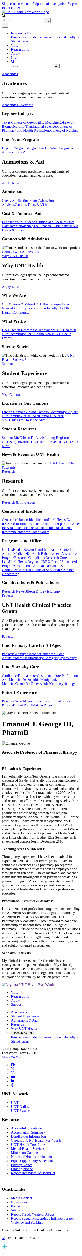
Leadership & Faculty (42, 308)
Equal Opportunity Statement (32, 1161)
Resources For (22, 1033)
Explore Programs (15, 148)
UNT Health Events (45, 442)
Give (14, 57)
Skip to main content (16, 4)
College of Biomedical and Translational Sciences (38, 124)
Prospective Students (26, 37)
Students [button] (8, 364)
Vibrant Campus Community (46, 412)
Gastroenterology (49, 675)
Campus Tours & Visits (31, 204)
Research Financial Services (38, 570)
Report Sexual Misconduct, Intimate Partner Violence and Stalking (42, 1220)
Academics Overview (17, 105)
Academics (19, 1012)
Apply (15, 53)
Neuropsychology (62, 684)
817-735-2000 (12, 1057)
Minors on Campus (24, 1153)
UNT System (20, 1111)
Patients (7, 636)
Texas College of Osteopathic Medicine (30, 122)
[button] (3, 16)
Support (16, 1004)
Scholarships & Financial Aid (38, 226)
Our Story (19, 308)
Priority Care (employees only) (55, 658)
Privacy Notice (21, 1165)
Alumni (23, 41)
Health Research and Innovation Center (41, 549)
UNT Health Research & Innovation (28, 330)
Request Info (20, 49)
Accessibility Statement (27, 1128)
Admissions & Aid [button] (15, 152)
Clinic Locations (37, 701)
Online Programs (61, 148)
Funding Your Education (19, 222)
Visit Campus (11, 394)
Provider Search (13, 701)
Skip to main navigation (49, 4)
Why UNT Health (24, 1028)
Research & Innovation (18, 502)
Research (17, 1024)
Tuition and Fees (49, 222)
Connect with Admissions (20, 252)
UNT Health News (39, 334)
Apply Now (10, 183)
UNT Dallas (20, 1106)
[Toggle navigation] (5, 25)
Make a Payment (44, 705)
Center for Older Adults (32, 532)
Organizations (21, 442)
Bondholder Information (28, 1136)
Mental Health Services (27, 1149)
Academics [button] (10, 74)
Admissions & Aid (24, 1020)
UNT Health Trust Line (28, 1144)
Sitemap (17, 1210)
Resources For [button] (21, 33)
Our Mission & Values (18, 304)
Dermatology (27, 675)
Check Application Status (20, 200)
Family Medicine (28, 654)
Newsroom (19, 1202)
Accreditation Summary (28, 1132)
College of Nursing (64, 130)
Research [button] (8, 471)
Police (15, 1206)
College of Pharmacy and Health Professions (37, 128)
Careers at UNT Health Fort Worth (36, 1140)
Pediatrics (9, 654)
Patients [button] (7, 595)
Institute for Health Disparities (48, 524)
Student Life (11, 438)
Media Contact (21, 1198)
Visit (14, 45)
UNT (15, 1102)
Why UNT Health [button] (15, 256)
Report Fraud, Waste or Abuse (32, 1214)
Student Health (22, 658)
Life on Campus (13, 412)
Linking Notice (22, 1169)
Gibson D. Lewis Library (38, 438)
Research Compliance (30, 558)
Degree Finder (38, 148)
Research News (13, 591)
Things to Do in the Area (28, 420)
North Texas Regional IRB (28, 562)
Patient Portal (22, 705)
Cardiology (10, 675)
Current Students (53, 37)
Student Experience (25, 1016)
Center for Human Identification (25, 520)
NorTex (7, 549)
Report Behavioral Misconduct (33, 1173)
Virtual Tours (29, 416)
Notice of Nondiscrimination (31, 1157)
